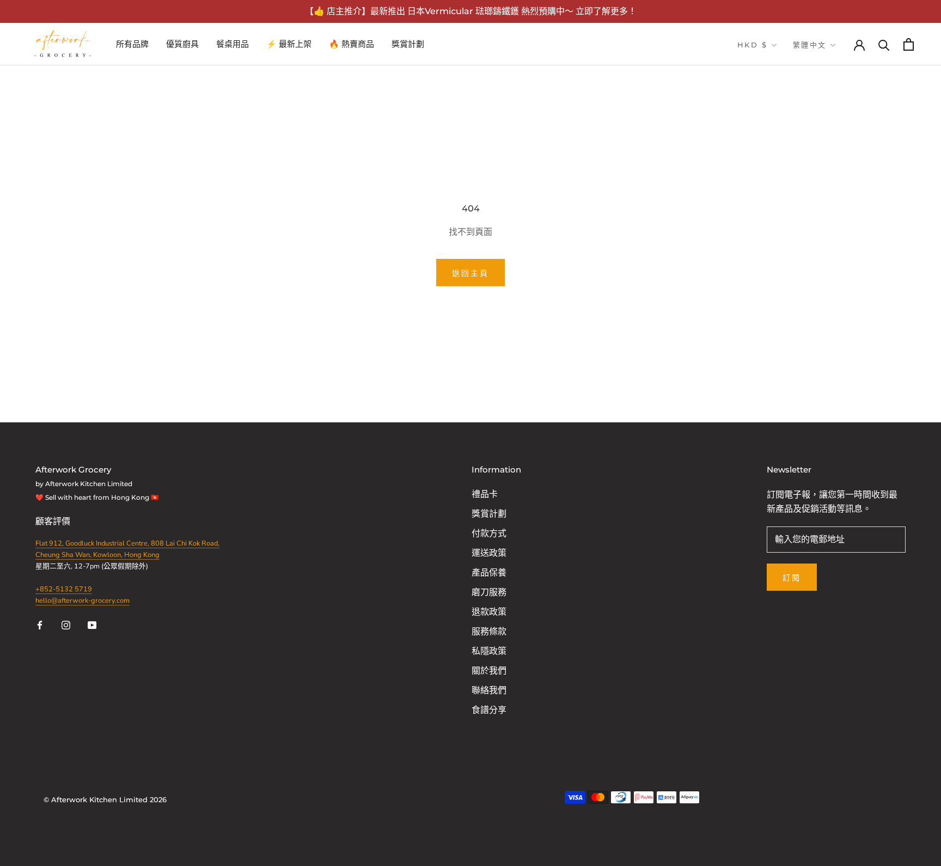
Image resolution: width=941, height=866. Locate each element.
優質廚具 (182, 44)
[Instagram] (66, 624)
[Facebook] (39, 624)
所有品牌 (132, 44)
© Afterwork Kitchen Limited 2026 (105, 799)
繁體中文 (810, 44)
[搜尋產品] (884, 44)
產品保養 (489, 573)
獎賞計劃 (408, 44)
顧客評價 (53, 522)
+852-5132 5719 (63, 589)
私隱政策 (489, 651)
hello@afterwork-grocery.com (82, 600)
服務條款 (489, 632)
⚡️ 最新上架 (288, 44)
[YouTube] (92, 624)
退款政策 (489, 612)
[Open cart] (908, 44)
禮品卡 (485, 494)
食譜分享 (489, 710)
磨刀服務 (489, 592)
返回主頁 (470, 273)
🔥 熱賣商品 (351, 44)
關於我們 (489, 671)
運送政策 (489, 553)
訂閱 (792, 578)
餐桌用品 (232, 44)
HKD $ (752, 44)
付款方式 (489, 534)
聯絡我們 (489, 691)
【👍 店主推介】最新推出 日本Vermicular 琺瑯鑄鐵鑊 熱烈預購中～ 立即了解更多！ (471, 11)
